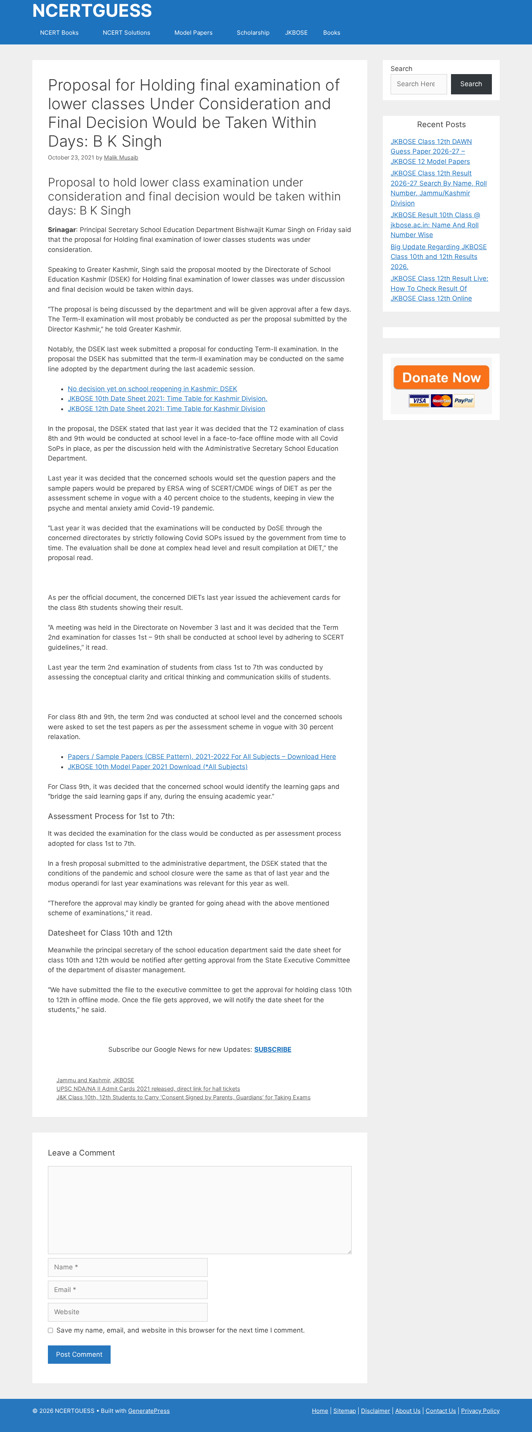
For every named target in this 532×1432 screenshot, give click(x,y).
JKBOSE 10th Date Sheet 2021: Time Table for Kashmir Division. (168, 398)
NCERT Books (59, 32)
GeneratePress (149, 1410)
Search (401, 69)
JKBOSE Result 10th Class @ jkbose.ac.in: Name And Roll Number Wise (435, 225)
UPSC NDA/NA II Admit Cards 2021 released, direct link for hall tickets (148, 1088)
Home (320, 1410)
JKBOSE (296, 32)
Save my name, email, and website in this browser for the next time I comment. (180, 1330)
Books (331, 32)
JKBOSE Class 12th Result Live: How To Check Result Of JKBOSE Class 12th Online (439, 288)
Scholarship (253, 32)
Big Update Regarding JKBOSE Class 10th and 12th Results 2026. (439, 257)
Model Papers (193, 32)
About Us (408, 1410)
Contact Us (441, 1410)
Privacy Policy (480, 1410)
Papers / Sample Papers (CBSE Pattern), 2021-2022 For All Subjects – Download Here (202, 756)
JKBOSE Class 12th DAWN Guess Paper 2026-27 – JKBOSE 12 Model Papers (431, 151)
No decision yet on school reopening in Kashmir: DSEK (152, 389)
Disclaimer (375, 1410)
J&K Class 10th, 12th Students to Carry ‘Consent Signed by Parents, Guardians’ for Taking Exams (183, 1097)
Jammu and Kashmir (83, 1080)
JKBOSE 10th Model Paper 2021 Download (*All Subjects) (158, 767)
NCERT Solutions (126, 32)
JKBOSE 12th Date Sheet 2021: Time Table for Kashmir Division (166, 409)
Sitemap (344, 1410)
